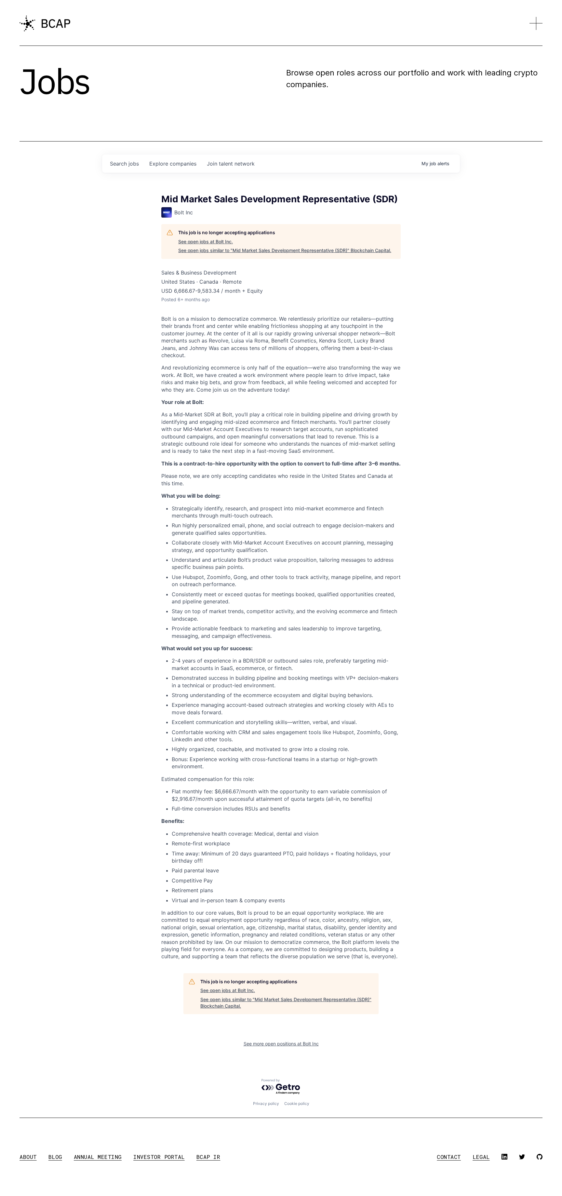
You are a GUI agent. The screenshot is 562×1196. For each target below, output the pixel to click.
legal (481, 1157)
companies (172, 163)
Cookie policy (296, 1103)
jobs (124, 163)
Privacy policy (266, 1103)
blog (55, 1157)
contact (449, 1157)
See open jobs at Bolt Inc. (205, 241)
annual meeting (98, 1157)
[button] (535, 23)
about (28, 1157)
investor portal (159, 1157)
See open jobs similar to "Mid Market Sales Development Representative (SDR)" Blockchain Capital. (284, 250)
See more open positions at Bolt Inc (281, 1043)
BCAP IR (208, 1157)
